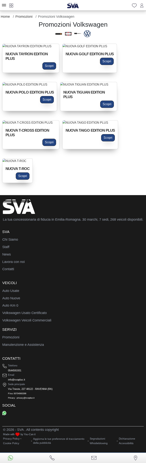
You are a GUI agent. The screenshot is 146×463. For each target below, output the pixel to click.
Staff (5, 247)
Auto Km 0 (10, 305)
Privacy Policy (11, 438)
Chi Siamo (10, 239)
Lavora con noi (13, 262)
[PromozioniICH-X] (59, 34)
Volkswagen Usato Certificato (24, 313)
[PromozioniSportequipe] (68, 34)
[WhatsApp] (4, 413)
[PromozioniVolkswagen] (87, 34)
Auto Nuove (11, 298)
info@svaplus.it (16, 379)
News (6, 254)
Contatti (8, 269)
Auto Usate (10, 291)
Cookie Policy (11, 443)
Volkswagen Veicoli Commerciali (26, 320)
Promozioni (10, 337)
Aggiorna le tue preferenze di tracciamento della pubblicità (58, 440)
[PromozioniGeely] (78, 34)
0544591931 (14, 370)
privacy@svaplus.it (25, 398)
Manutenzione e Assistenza (23, 345)
